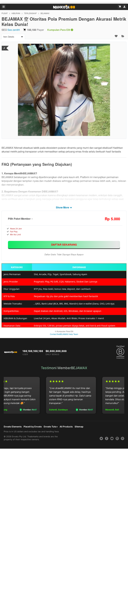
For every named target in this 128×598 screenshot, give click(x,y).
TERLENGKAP (30, 13)
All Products (66, 426)
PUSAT (5, 13)
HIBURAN (16, 13)
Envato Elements (13, 426)
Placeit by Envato (33, 426)
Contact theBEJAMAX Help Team (64, 334)
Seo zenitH (13, 30)
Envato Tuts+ (51, 426)
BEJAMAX (45, 13)
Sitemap (79, 426)
